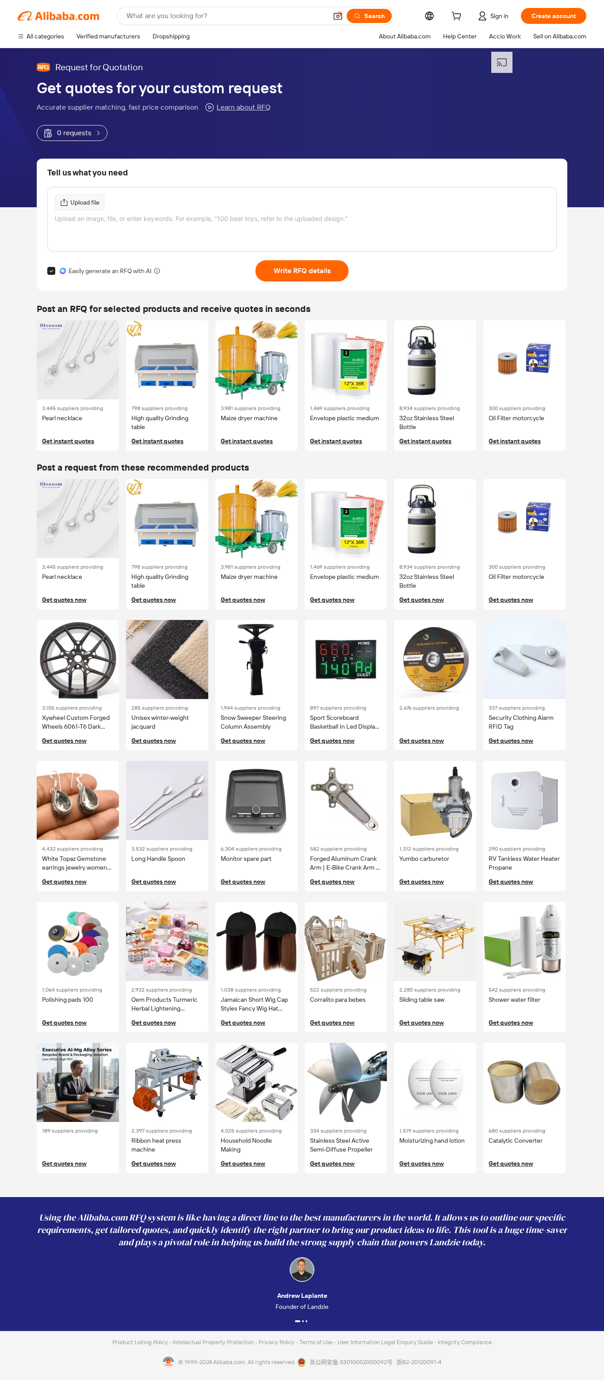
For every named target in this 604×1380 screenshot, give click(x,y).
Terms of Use (316, 1342)
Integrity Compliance (465, 1342)
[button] (338, 16)
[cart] (458, 17)
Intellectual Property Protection (214, 1342)
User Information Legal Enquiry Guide (385, 1342)
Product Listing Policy (140, 1342)
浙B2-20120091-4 (418, 1362)
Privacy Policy (277, 1342)
